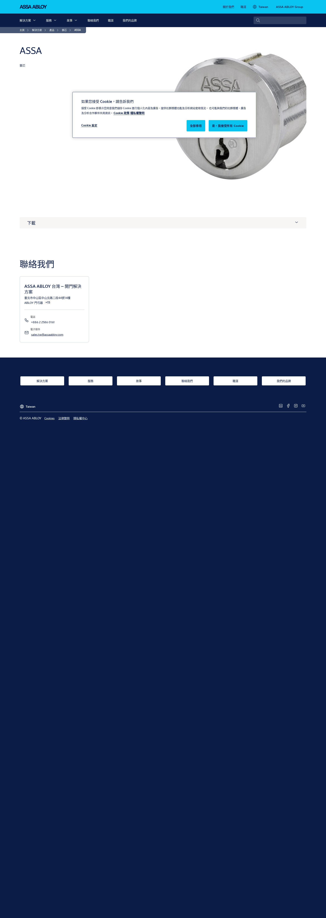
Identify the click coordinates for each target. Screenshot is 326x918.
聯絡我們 (93, 20)
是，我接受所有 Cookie (228, 126)
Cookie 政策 (121, 113)
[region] (164, 115)
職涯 (111, 20)
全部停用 (196, 126)
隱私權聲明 (137, 113)
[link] (228, 7)
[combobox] (280, 20)
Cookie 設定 (89, 125)
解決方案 (25, 20)
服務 (49, 20)
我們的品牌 (130, 20)
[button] (34, 20)
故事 (69, 20)
